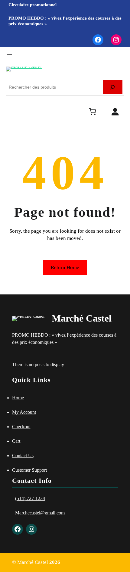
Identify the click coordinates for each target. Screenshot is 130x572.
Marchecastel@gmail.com (40, 512)
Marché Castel (82, 318)
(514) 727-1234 (30, 498)
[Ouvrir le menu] (9, 55)
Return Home (65, 267)
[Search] (112, 87)
